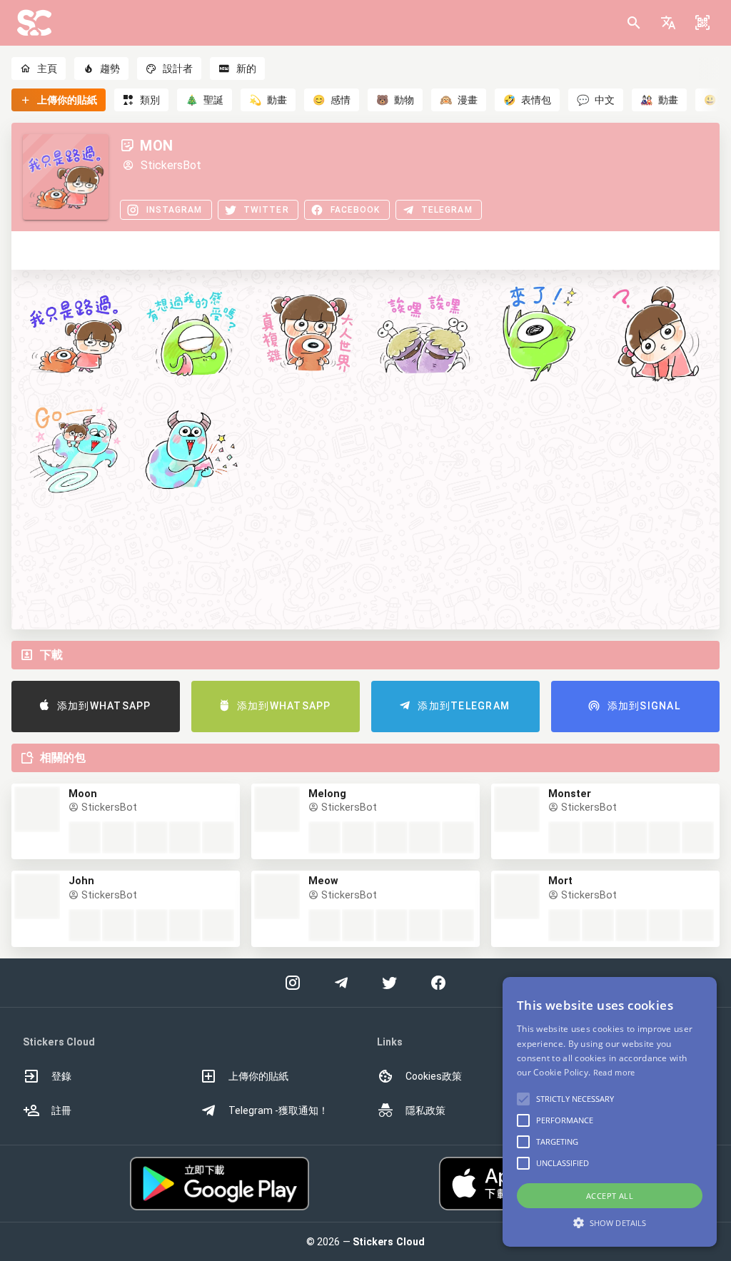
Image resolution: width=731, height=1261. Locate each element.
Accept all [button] (609, 1195)
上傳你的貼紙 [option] (258, 1076)
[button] (668, 23)
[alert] (610, 1112)
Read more (614, 1072)
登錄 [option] (61, 1076)
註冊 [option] (61, 1110)
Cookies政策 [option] (433, 1076)
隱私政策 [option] (425, 1110)
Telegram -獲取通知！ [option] (278, 1110)
